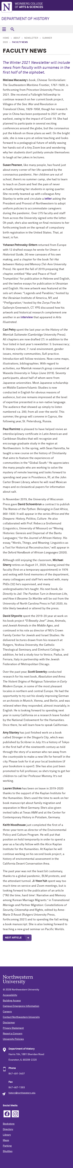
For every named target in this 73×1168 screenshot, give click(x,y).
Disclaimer (9, 1022)
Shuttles (7, 1151)
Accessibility (10, 995)
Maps (6, 1140)
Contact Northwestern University (21, 1017)
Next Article (13, 937)
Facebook (7, 1113)
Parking (7, 1146)
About (16, 38)
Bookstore (9, 1124)
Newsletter (31, 38)
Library (7, 1135)
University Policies (13, 1039)
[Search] (12, 29)
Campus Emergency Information (21, 1006)
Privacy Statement (13, 1028)
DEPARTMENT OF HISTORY (25, 19)
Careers (7, 1011)
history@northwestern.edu (22, 1093)
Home (6, 38)
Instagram (15, 1113)
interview (27, 317)
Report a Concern (12, 1033)
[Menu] (4, 29)
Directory (8, 1129)
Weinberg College (29, 5)
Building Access (12, 1000)
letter (48, 198)
